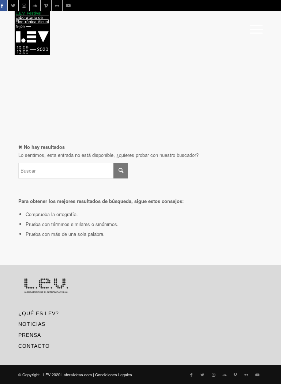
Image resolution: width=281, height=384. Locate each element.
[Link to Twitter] (13, 5)
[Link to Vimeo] (46, 5)
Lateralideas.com (76, 374)
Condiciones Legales (113, 374)
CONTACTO (34, 346)
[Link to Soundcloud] (35, 5)
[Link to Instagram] (24, 5)
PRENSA (29, 335)
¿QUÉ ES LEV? (38, 313)
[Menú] (254, 29)
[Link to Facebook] (191, 374)
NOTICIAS (31, 324)
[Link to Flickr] (57, 5)
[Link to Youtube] (68, 5)
